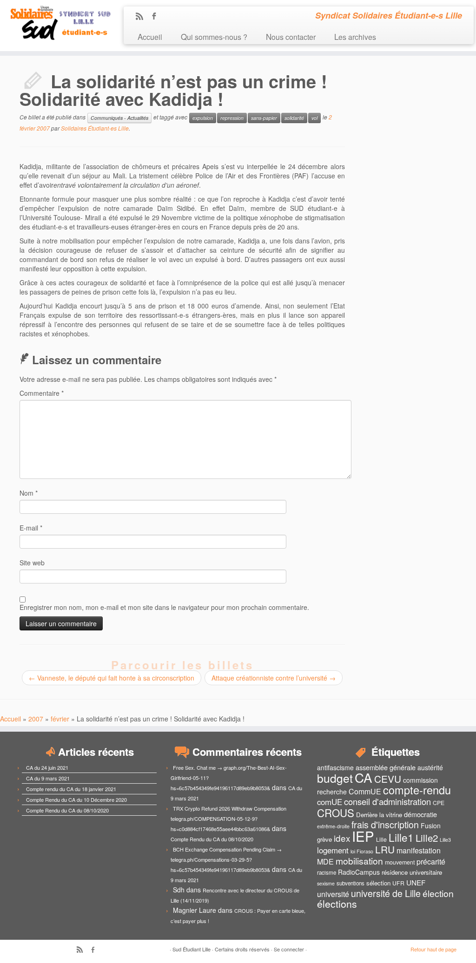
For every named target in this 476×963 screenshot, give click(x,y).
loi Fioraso (361, 851)
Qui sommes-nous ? (214, 36)
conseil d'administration (387, 801)
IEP (363, 835)
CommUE (365, 791)
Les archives (355, 36)
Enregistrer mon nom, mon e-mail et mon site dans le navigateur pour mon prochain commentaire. (164, 607)
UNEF (415, 882)
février (60, 718)
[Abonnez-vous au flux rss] (142, 17)
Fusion (431, 825)
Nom (29, 493)
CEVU (387, 779)
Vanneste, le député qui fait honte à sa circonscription (111, 677)
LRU (385, 849)
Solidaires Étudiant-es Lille (95, 128)
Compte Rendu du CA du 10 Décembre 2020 (76, 799)
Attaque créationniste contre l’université (274, 677)
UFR (398, 883)
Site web (32, 562)
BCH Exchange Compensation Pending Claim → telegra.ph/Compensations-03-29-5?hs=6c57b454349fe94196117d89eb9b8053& (226, 859)
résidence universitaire (412, 872)
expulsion (202, 117)
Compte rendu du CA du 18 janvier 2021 (71, 789)
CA (363, 777)
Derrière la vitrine (379, 814)
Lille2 (427, 838)
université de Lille (386, 893)
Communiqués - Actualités (119, 117)
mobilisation (359, 860)
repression (232, 117)
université (333, 894)
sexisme (326, 883)
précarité (430, 861)
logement (333, 850)
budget (335, 778)
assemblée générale (386, 767)
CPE (438, 803)
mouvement (400, 862)
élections (337, 904)
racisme (326, 872)
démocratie (420, 814)
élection (438, 893)
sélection (378, 882)
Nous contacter (291, 36)
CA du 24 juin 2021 (47, 767)
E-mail (31, 527)
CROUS (335, 812)
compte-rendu (417, 790)
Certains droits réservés (242, 949)
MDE (325, 861)
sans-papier (264, 117)
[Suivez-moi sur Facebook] (157, 17)
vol (314, 117)
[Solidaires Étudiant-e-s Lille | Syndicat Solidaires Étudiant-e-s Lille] (56, 23)
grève (324, 839)
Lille (381, 839)
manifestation (419, 850)
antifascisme (335, 767)
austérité (430, 767)
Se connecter (289, 949)
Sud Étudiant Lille (191, 949)
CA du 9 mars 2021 (48, 778)
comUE (329, 801)
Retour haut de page (433, 949)
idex (342, 838)
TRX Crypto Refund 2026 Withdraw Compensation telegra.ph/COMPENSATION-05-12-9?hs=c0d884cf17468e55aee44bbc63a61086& (228, 818)
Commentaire (42, 393)
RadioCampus (359, 872)
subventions (350, 883)
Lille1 (401, 837)
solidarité (294, 117)
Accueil (150, 36)
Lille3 (445, 839)
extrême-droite (333, 826)
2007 (35, 718)
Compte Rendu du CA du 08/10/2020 (67, 810)
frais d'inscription (385, 824)
